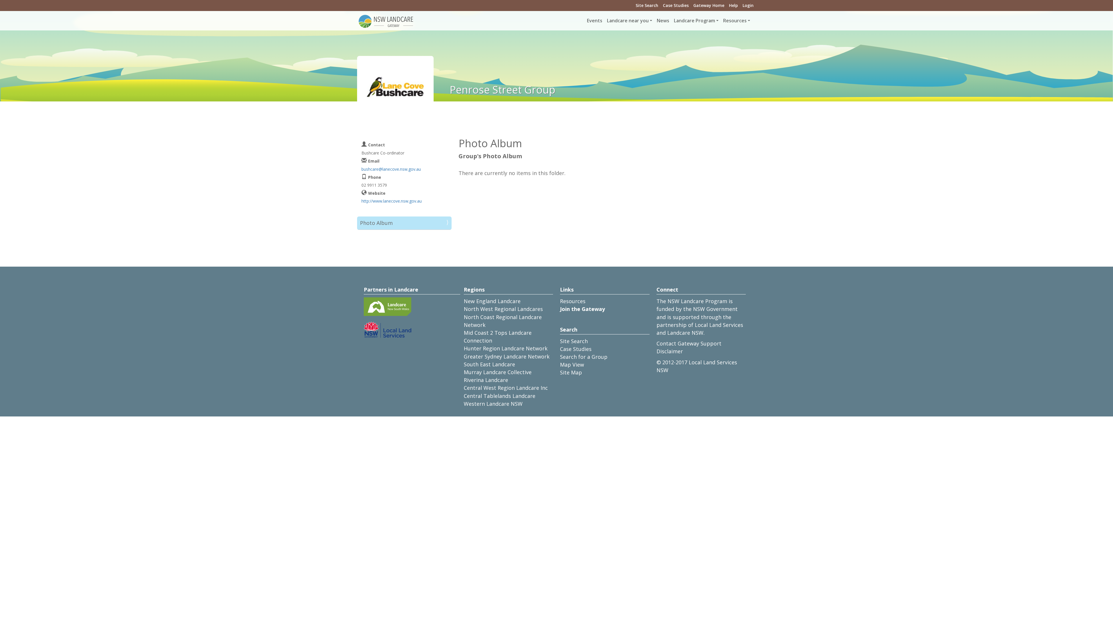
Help (733, 5)
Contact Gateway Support (688, 343)
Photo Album (376, 222)
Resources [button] (735, 20)
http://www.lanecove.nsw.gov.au (391, 201)
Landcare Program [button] (694, 20)
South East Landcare (489, 364)
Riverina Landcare (486, 379)
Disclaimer (669, 351)
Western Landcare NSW (493, 403)
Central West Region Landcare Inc (506, 387)
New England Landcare (492, 301)
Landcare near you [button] (628, 20)
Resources (572, 301)
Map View (572, 364)
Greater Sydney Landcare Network (507, 356)
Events (594, 20)
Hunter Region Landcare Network (506, 348)
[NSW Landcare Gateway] (386, 20)
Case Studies (676, 5)
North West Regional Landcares (503, 308)
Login (748, 5)
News (663, 20)
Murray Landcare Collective (498, 372)
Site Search (647, 5)
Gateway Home (708, 5)
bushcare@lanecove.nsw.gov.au (391, 169)
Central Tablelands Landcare (499, 395)
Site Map (571, 372)
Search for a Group (584, 356)
